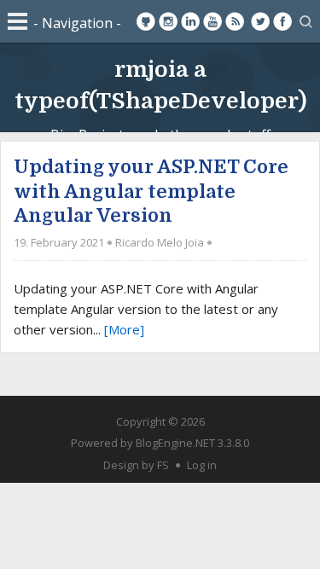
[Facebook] (282, 21)
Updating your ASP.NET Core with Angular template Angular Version (151, 191)
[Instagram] (168, 21)
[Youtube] (212, 21)
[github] (146, 21)
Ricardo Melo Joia (159, 242)
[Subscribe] (234, 21)
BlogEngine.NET (175, 442)
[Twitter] (260, 21)
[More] (124, 329)
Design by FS (136, 465)
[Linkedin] (190, 21)
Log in (202, 465)
